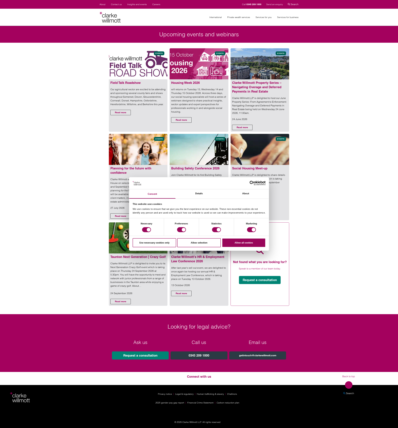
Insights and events (137, 4)
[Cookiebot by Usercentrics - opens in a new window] (252, 183)
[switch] (181, 229)
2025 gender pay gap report (169, 402)
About (102, 4)
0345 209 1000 (199, 355)
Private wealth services (238, 17)
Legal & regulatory (184, 394)
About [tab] (245, 193)
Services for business (287, 17)
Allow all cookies (244, 242)
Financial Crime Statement (200, 402)
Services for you (264, 17)
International (215, 17)
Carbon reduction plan (228, 402)
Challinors (232, 394)
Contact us (116, 4)
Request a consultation (260, 280)
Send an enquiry (274, 4)
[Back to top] (348, 385)
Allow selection (199, 242)
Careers (156, 4)
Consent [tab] (152, 194)
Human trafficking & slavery (210, 394)
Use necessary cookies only (154, 242)
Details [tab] (199, 193)
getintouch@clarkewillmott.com (257, 355)
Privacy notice (165, 394)
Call (251, 4)
